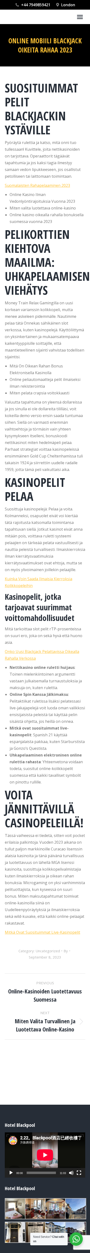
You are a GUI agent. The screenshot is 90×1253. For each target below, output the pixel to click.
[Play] (11, 1172)
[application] (45, 1155)
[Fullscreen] (79, 1172)
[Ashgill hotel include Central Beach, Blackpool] (35, 1208)
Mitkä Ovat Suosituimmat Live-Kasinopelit (42, 932)
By (66, 950)
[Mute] (71, 1172)
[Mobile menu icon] (80, 17)
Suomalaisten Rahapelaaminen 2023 (37, 185)
